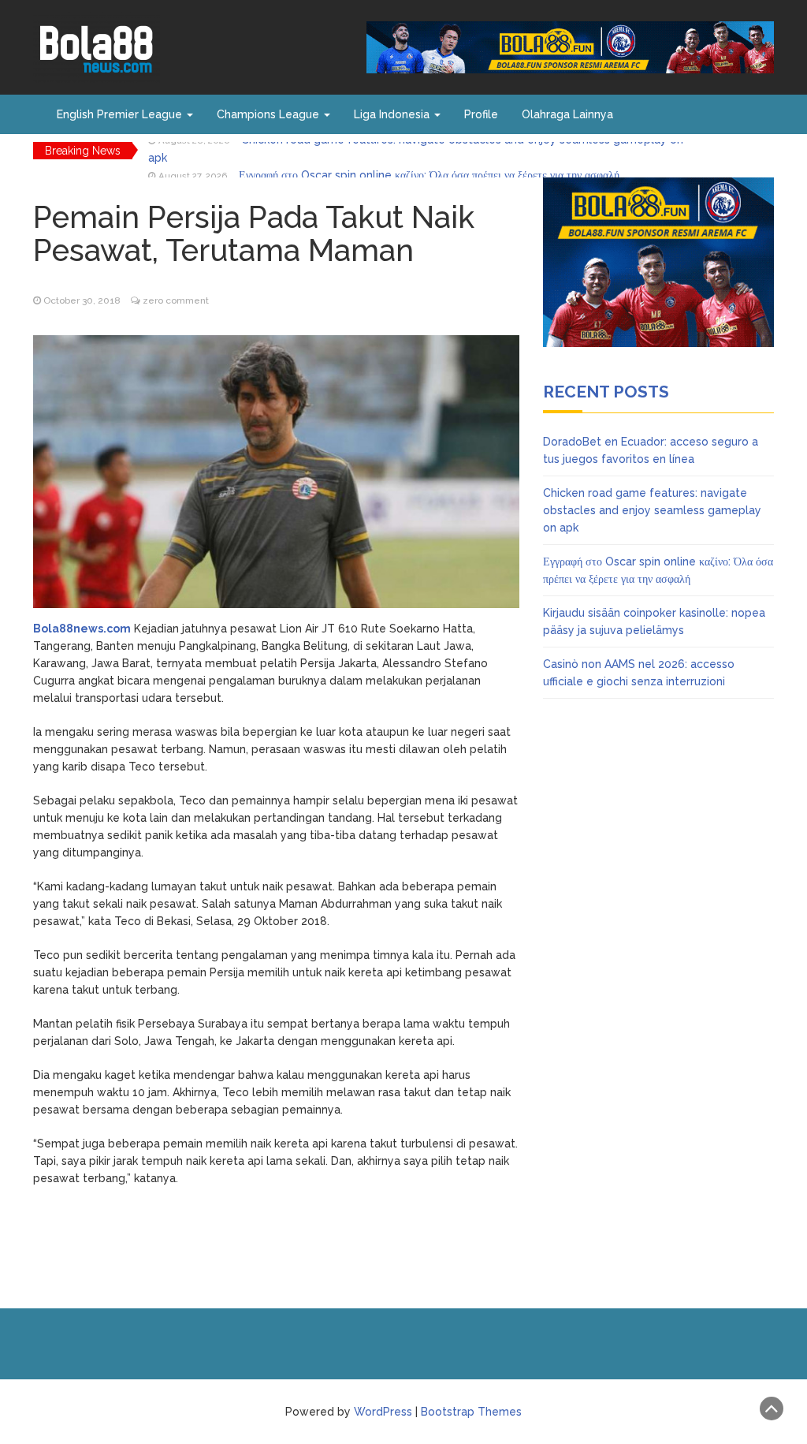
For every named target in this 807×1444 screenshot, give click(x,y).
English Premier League (121, 114)
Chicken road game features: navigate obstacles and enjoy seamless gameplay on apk (652, 510)
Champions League (269, 114)
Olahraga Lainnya (567, 114)
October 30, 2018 (82, 300)
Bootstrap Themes (471, 1411)
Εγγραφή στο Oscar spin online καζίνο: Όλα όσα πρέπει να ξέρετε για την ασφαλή (429, 150)
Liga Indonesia (393, 114)
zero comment (176, 300)
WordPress (383, 1411)
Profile (481, 114)
